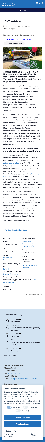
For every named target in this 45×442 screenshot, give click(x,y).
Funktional (33, 407)
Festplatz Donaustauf (10, 274)
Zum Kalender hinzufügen (17, 230)
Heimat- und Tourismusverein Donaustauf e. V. (28, 244)
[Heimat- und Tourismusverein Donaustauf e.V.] (8, 4)
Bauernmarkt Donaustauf (33, 294)
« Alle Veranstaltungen (12, 21)
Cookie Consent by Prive (34, 435)
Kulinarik (6, 269)
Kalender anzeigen (10, 355)
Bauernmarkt (15, 321)
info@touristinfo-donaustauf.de (24, 379)
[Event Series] (20, 319)
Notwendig (16, 407)
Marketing (25, 411)
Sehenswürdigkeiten (11, 163)
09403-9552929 (15, 373)
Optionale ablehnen (22, 418)
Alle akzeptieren (22, 424)
